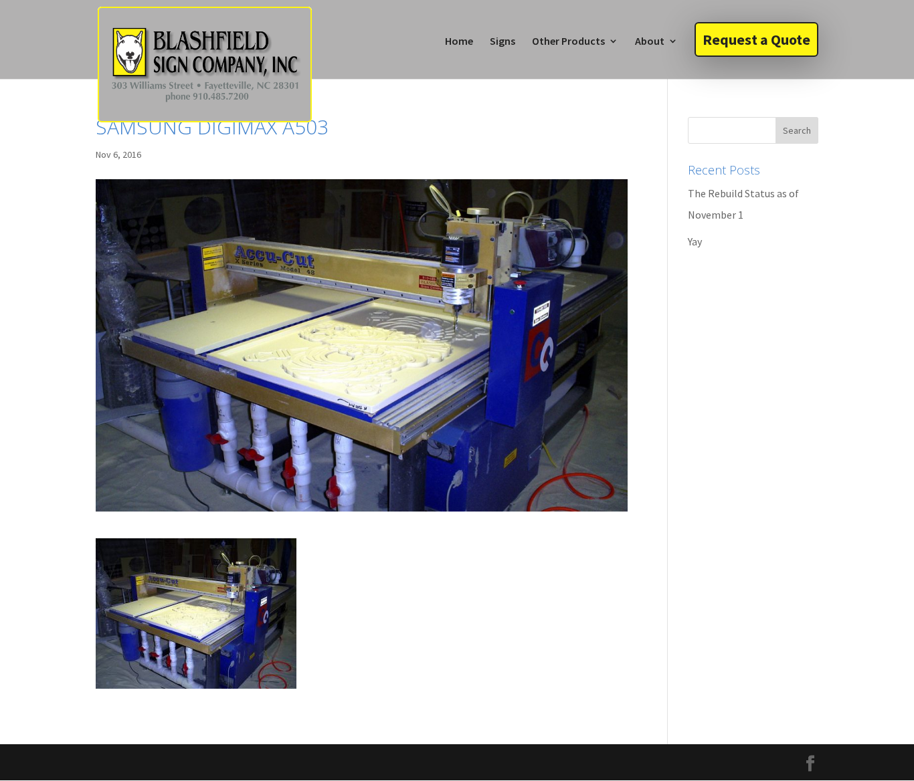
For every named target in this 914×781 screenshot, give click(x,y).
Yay (695, 241)
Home (459, 41)
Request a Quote (756, 39)
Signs (502, 41)
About (649, 41)
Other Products (568, 41)
